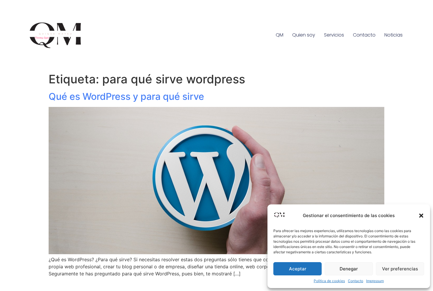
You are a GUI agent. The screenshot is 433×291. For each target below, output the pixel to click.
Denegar (349, 269)
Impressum (375, 281)
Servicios (334, 35)
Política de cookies (329, 281)
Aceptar (297, 269)
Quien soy (303, 35)
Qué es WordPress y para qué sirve (126, 96)
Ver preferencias (400, 269)
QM (279, 35)
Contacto (355, 281)
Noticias (393, 35)
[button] (421, 216)
